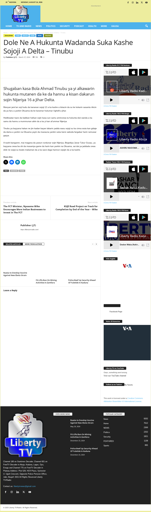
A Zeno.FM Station (110, 106)
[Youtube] (146, 3)
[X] (142, 3)
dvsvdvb (14, 171)
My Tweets (128, 385)
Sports (106, 445)
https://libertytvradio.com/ (29, 229)
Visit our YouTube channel (115, 376)
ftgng (22, 171)
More (104, 26)
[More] (83, 72)
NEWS (106, 428)
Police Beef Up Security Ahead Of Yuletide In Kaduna (82, 281)
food (18, 36)
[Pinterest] (65, 72)
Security (65, 26)
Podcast (79, 26)
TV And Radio (23, 26)
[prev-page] (92, 244)
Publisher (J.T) (11, 57)
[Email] (56, 72)
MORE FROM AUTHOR (33, 244)
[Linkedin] (137, 3)
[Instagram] (132, 3)
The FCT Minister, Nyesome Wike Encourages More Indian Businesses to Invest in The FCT (24, 209)
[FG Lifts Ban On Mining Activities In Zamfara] (50, 263)
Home (9, 26)
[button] (146, 26)
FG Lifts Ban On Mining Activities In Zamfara (46, 281)
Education (13, 33)
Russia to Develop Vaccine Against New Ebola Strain (15, 274)
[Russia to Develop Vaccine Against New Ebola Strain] (18, 260)
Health (92, 26)
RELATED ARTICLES (13, 244)
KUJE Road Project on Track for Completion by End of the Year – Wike (77, 208)
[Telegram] (74, 72)
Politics (50, 26)
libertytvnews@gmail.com (25, 486)
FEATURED (109, 441)
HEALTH (25, 36)
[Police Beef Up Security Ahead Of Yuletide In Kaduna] (83, 263)
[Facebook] (128, 3)
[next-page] (96, 244)
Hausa (115, 26)
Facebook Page (112, 305)
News (39, 26)
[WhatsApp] (39, 72)
